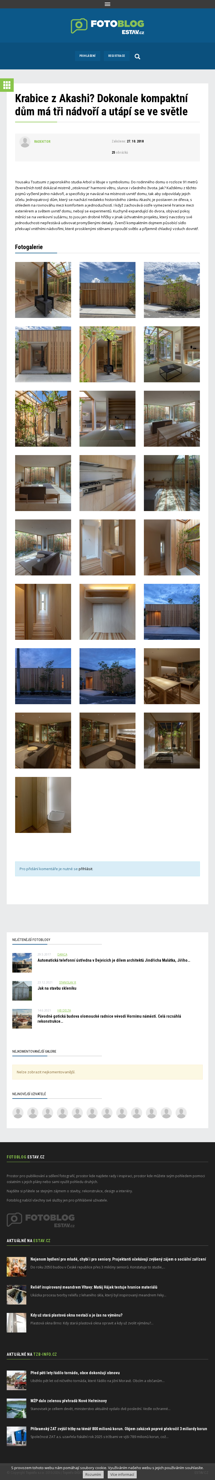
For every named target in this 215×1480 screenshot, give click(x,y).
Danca (62, 954)
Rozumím (93, 1474)
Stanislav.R (67, 982)
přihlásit (85, 868)
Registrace (116, 55)
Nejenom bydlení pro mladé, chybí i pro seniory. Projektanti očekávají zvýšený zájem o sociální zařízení (118, 1259)
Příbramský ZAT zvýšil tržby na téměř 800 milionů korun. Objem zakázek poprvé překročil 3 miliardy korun (119, 1429)
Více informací (122, 1474)
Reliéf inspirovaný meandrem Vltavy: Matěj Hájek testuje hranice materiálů (94, 1287)
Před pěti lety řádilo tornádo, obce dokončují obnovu (75, 1373)
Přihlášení (88, 55)
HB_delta (64, 1010)
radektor (42, 142)
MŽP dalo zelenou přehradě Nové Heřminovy (69, 1401)
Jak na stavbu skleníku (57, 988)
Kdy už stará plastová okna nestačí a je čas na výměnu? (76, 1315)
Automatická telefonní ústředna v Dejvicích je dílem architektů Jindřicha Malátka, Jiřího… (114, 960)
